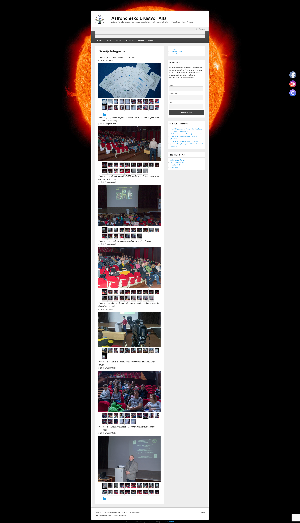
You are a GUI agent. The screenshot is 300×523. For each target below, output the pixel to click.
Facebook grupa (176, 54)
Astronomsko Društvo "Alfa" (140, 18)
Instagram (174, 49)
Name (171, 85)
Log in (203, 512)
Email (171, 102)
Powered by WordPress (103, 515)
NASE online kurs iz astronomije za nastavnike (186, 134)
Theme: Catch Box (119, 515)
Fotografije (130, 40)
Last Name (173, 93)
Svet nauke (174, 167)
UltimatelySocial (167, 521)
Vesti (109, 40)
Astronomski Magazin (178, 160)
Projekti (141, 40)
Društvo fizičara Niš (177, 162)
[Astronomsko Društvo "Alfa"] (99, 23)
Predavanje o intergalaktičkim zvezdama (184, 141)
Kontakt (151, 40)
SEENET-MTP (175, 165)
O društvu (118, 40)
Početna (100, 40)
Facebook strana (176, 51)
